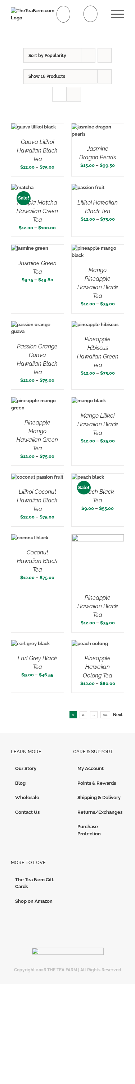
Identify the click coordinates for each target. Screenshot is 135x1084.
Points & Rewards (96, 783)
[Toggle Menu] (117, 14)
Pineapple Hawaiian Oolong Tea (97, 667)
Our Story (25, 768)
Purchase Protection (89, 830)
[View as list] (74, 94)
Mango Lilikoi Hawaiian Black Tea (97, 424)
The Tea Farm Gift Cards (34, 883)
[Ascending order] (105, 55)
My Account (90, 768)
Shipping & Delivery (99, 797)
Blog (20, 783)
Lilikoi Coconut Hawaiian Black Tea (37, 500)
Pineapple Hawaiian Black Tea (97, 606)
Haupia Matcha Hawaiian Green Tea (37, 211)
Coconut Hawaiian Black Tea (37, 561)
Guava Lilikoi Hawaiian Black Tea (37, 151)
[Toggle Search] (91, 13)
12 (105, 714)
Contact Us (27, 812)
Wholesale (27, 797)
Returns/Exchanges (99, 812)
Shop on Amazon (34, 901)
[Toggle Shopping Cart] (64, 14)
